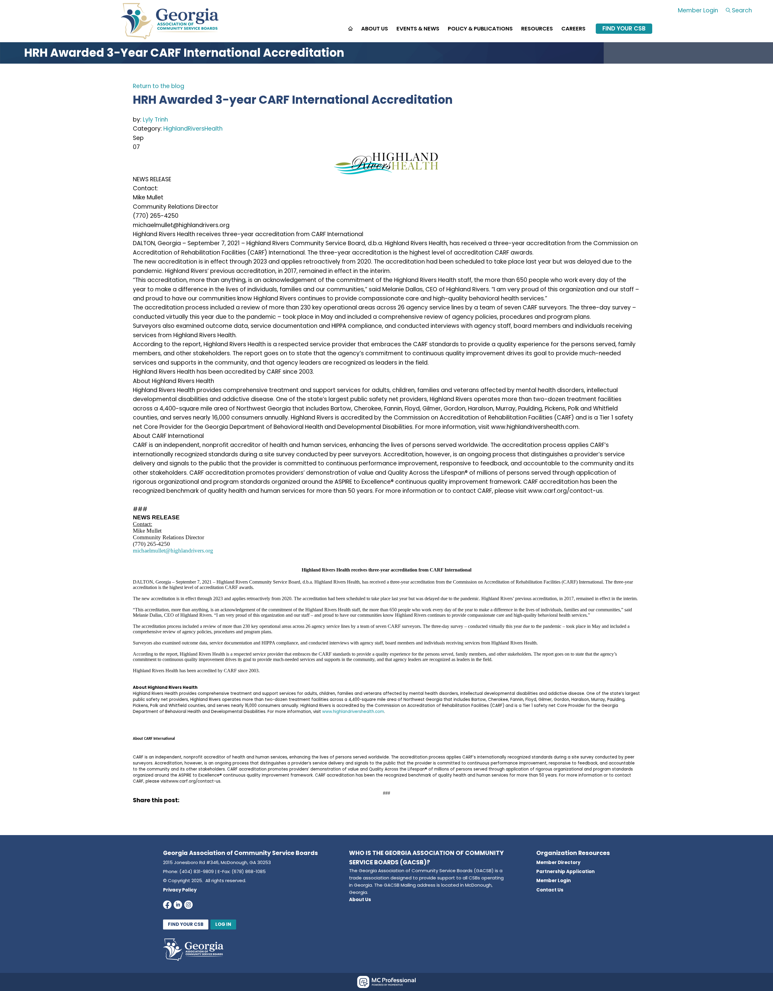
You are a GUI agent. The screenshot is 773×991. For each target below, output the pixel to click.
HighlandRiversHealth (193, 129)
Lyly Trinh (155, 120)
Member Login (698, 10)
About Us (360, 899)
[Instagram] (188, 905)
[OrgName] (170, 37)
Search (742, 10)
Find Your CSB (624, 28)
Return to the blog (158, 86)
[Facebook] (167, 905)
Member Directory (558, 862)
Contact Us (549, 890)
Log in (223, 924)
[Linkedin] (178, 905)
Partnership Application (565, 871)
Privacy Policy (180, 890)
